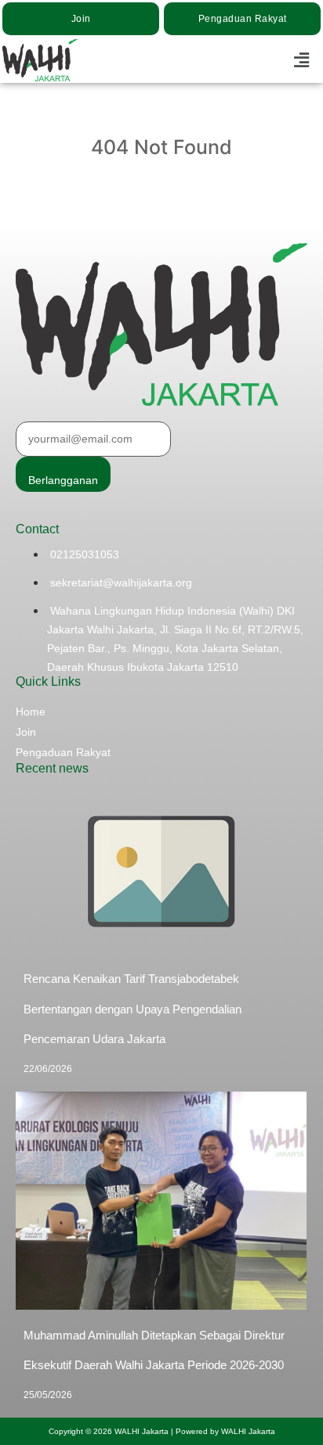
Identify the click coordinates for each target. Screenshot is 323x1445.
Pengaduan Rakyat (63, 752)
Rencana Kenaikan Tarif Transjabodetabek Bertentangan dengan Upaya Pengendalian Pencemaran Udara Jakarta (132, 1008)
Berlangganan (63, 480)
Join (26, 732)
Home (30, 711)
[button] (302, 59)
